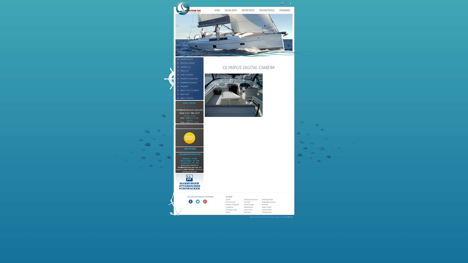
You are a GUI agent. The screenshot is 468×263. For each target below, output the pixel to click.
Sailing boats (231, 10)
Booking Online (187, 63)
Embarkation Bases (188, 82)
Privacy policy (267, 212)
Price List (184, 71)
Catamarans (284, 10)
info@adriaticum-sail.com (189, 109)
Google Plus (205, 201)
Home (217, 10)
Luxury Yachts (186, 59)
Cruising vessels (266, 10)
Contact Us (185, 67)
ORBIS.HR (289, 217)
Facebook (191, 201)
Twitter (198, 201)
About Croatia (186, 98)
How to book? (186, 75)
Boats (228, 212)
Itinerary (184, 86)
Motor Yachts (248, 10)
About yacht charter (189, 90)
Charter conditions (189, 78)
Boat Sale (184, 94)
